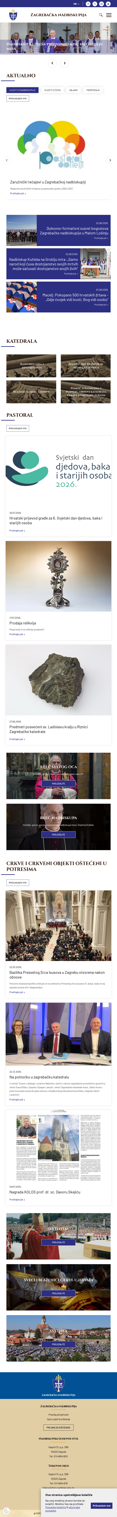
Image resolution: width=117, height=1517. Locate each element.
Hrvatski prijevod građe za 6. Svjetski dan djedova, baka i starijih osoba (55, 520)
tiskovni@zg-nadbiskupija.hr (58, 1487)
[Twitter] (94, 4)
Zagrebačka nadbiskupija (58, 15)
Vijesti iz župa (52, 90)
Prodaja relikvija (22, 623)
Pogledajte (58, 783)
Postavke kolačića (55, 1507)
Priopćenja (93, 90)
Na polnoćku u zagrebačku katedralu (39, 1077)
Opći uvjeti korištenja (58, 1419)
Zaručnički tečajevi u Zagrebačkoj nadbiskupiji (48, 182)
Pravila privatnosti (59, 1414)
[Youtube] (108, 4)
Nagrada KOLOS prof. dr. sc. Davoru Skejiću (44, 1192)
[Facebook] (88, 4)
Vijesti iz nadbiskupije (22, 90)
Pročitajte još (17, 193)
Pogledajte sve (18, 98)
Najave (73, 90)
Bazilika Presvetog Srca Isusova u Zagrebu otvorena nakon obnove (57, 974)
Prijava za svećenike (58, 1427)
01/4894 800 (61, 1456)
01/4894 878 (61, 1483)
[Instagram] (101, 4)
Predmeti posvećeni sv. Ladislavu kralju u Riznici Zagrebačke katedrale (48, 729)
